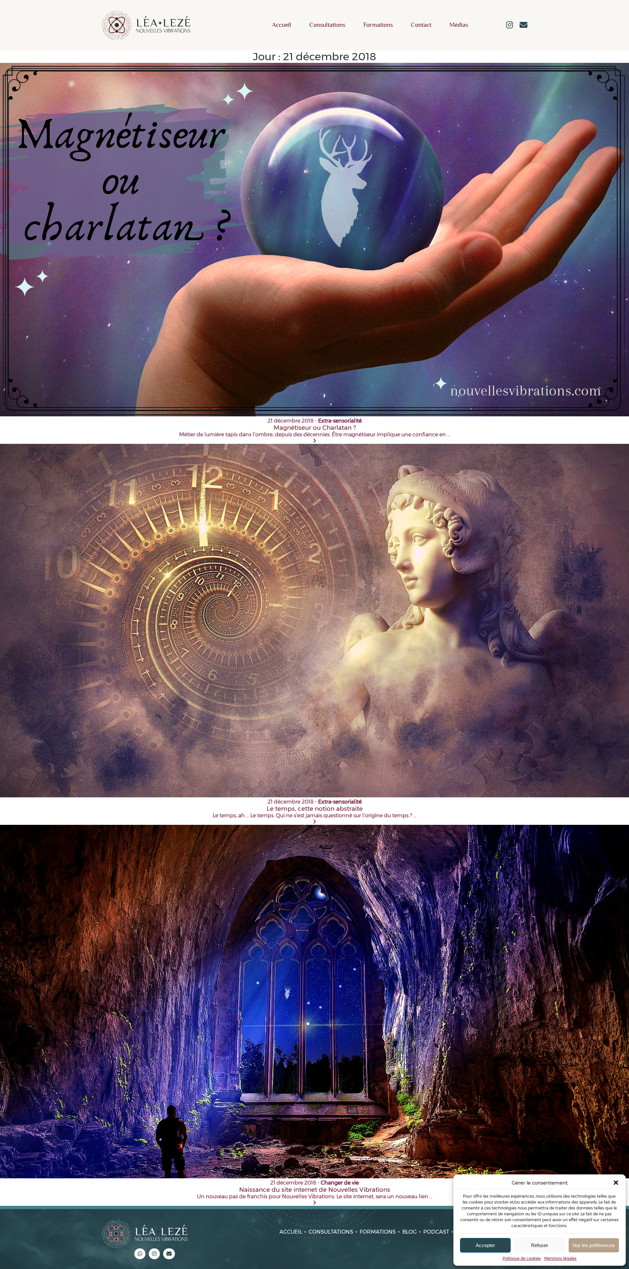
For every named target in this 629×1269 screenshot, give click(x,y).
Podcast (436, 1232)
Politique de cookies (522, 1258)
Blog (409, 1232)
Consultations (327, 25)
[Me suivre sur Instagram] (509, 25)
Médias (458, 25)
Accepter (485, 1245)
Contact (421, 25)
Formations (378, 25)
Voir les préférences (593, 1245)
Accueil (281, 25)
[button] (616, 1182)
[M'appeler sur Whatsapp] (139, 1253)
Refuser (539, 1245)
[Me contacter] (523, 25)
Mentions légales (560, 1258)
